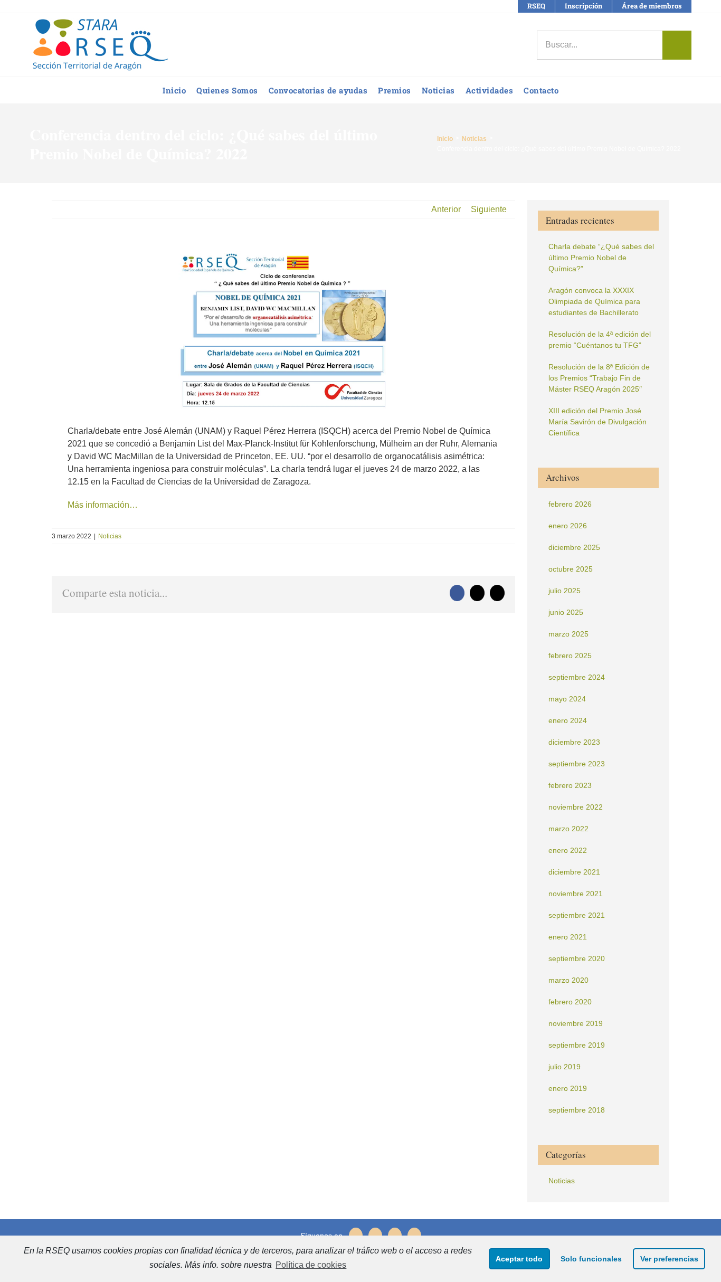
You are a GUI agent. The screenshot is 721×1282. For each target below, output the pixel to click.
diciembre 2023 (574, 742)
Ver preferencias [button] (669, 1259)
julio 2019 (564, 1066)
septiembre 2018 (576, 1110)
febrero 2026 (570, 504)
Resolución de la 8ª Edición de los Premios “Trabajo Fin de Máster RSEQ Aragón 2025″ (599, 378)
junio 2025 (565, 612)
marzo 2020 (568, 980)
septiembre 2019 (576, 1045)
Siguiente (489, 209)
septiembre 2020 (576, 958)
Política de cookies (311, 1264)
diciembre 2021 (574, 872)
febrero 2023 (570, 785)
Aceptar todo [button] (519, 1259)
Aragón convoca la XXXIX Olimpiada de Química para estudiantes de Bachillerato (594, 301)
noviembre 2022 (575, 807)
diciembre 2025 (574, 547)
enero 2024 (567, 720)
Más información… (103, 504)
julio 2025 (564, 590)
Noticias (109, 536)
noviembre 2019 (575, 1023)
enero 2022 (567, 850)
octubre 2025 (570, 569)
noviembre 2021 (575, 893)
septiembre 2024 (576, 677)
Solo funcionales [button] (591, 1259)
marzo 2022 (568, 828)
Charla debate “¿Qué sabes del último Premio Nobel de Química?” (601, 257)
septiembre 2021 (576, 915)
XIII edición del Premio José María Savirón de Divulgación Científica (597, 421)
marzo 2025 (568, 634)
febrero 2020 (570, 1002)
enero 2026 (567, 525)
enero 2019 (567, 1088)
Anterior (446, 209)
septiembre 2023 (576, 763)
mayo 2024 (567, 699)
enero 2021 (567, 937)
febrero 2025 (570, 655)
